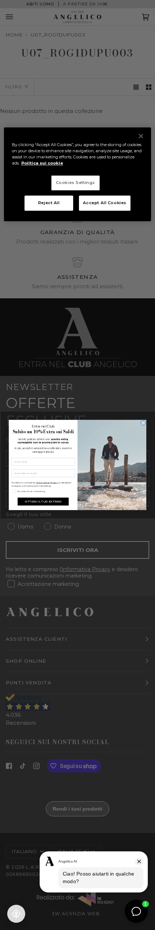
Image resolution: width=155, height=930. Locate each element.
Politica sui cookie (42, 163)
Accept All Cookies (105, 202)
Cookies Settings (75, 182)
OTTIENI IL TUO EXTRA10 (43, 501)
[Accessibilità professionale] (16, 914)
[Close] (141, 136)
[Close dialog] (143, 423)
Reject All (49, 202)
